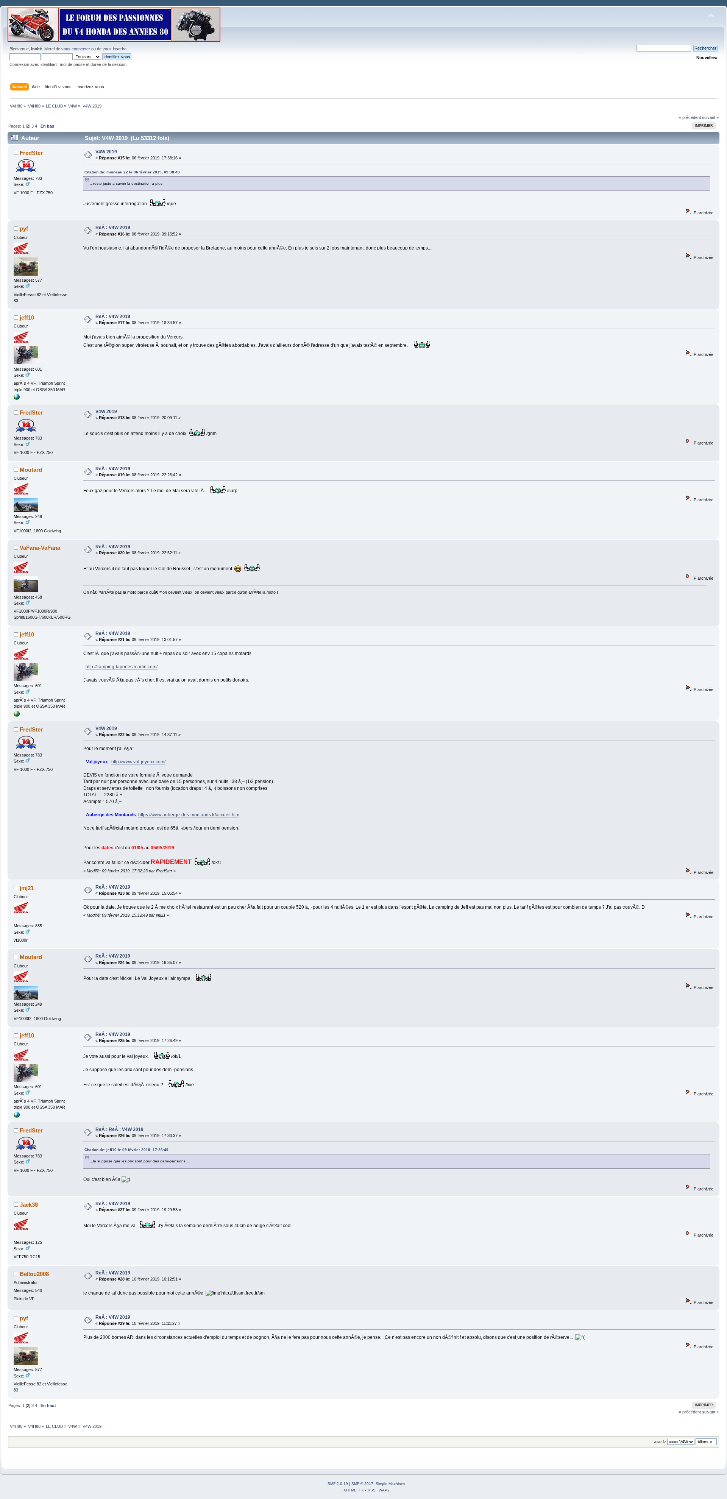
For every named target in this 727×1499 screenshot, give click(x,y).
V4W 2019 (106, 151)
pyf (24, 228)
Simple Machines (390, 1484)
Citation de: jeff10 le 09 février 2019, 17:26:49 (126, 1150)
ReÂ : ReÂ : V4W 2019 (119, 1129)
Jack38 (29, 1204)
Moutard (31, 469)
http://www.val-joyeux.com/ (138, 761)
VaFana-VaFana (40, 547)
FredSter (31, 153)
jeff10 (27, 317)
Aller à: (660, 1442)
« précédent (690, 117)
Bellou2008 (34, 1274)
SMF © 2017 (362, 1484)
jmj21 (27, 888)
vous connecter (75, 49)
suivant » (710, 117)
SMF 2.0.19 (338, 1484)
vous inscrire (114, 49)
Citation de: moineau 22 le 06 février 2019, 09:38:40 (132, 172)
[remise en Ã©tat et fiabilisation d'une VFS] (17, 398)
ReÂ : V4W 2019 (112, 227)
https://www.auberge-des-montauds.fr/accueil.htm (188, 814)
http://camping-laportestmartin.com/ (122, 666)
